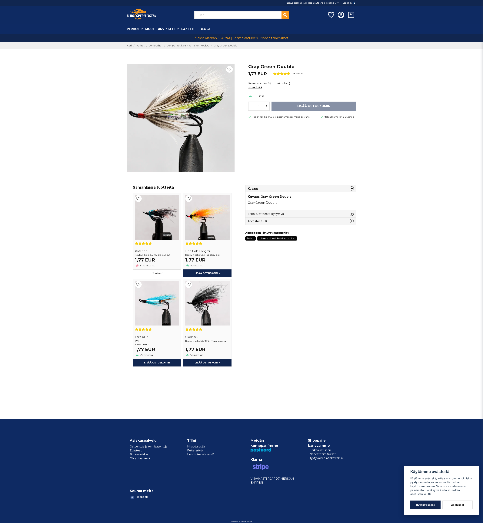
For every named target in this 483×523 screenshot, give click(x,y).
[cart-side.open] (351, 15)
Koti (129, 45)
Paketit (188, 29)
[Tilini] (341, 15)
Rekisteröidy (195, 450)
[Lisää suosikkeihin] (331, 15)
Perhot (133, 29)
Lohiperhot (155, 45)
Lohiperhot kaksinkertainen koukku (188, 45)
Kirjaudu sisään (196, 446)
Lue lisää (256, 87)
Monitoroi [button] (157, 273)
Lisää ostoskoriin (157, 362)
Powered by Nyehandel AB (241, 521)
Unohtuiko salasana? (200, 454)
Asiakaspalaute (311, 3)
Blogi (205, 29)
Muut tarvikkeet (160, 29)
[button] (354, 3)
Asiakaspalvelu (328, 3)
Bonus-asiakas (294, 3)
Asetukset (457, 504)
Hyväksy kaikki (425, 504)
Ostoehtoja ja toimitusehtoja (148, 446)
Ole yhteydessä (140, 458)
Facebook (141, 496)
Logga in (347, 3)
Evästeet (136, 450)
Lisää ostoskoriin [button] (207, 273)
